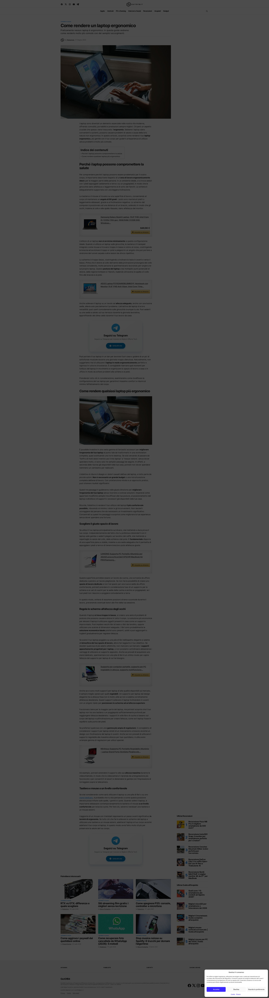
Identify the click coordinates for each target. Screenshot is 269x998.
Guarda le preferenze (256, 989)
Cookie (233, 994)
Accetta (216, 989)
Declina (236, 989)
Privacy (238, 994)
